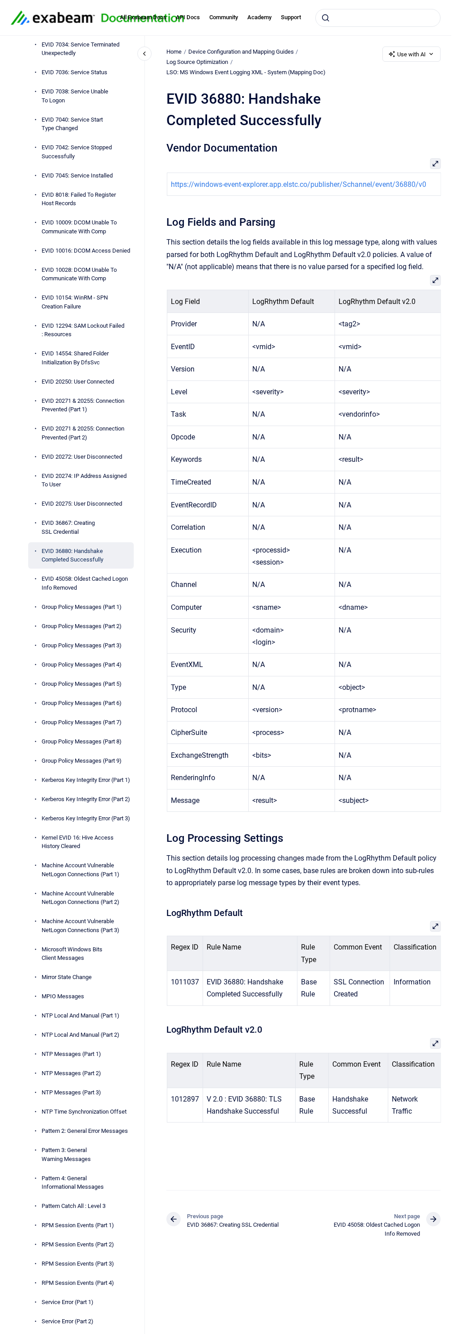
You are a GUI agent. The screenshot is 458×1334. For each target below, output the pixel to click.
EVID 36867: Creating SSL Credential (68, 527)
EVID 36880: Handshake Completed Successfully (72, 555)
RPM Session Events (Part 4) (78, 1282)
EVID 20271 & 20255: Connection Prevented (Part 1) (83, 405)
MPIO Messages (63, 996)
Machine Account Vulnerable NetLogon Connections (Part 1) (80, 870)
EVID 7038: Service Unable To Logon (75, 96)
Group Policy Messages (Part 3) (82, 645)
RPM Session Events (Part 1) (78, 1225)
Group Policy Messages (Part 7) (82, 722)
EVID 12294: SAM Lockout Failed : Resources (83, 330)
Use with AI (411, 54)
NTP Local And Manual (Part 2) (80, 1034)
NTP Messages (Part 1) (71, 1054)
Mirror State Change (67, 977)
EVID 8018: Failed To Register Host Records (79, 199)
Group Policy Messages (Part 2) (82, 626)
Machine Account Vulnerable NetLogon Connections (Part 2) (80, 898)
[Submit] (325, 18)
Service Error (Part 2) (67, 1321)
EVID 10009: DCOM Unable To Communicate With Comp (79, 227)
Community (223, 17)
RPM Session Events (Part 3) (78, 1263)
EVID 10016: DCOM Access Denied (86, 250)
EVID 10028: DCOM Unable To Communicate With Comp (79, 274)
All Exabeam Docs (143, 17)
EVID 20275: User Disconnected (82, 503)
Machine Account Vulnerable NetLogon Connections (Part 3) (80, 925)
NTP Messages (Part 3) (71, 1092)
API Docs (188, 17)
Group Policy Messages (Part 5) (82, 683)
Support (291, 17)
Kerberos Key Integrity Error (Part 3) (86, 818)
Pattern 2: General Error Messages (85, 1130)
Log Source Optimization (197, 62)
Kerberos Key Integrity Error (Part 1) (86, 780)
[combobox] (378, 17)
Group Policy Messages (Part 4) (82, 664)
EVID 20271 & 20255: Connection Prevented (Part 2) (83, 433)
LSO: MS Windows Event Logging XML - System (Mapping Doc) (246, 72)
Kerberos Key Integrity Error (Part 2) (86, 799)
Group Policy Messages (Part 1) (82, 607)
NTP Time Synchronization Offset (84, 1111)
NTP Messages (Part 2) (71, 1073)
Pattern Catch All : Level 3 (74, 1206)
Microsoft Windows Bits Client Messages (72, 954)
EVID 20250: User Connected (78, 381)
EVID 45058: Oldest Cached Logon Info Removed (85, 583)
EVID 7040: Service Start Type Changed (72, 124)
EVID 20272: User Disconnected (82, 456)
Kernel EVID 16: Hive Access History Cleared (78, 842)
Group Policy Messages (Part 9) (82, 760)
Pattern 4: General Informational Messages (73, 1182)
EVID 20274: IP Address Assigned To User (84, 480)
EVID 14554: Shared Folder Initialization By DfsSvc (75, 358)
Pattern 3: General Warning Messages (66, 1154)
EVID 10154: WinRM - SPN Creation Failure (75, 302)
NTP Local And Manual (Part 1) (80, 1015)
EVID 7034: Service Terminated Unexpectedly (80, 49)
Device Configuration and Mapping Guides (241, 51)
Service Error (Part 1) (67, 1302)
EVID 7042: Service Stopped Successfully (77, 152)
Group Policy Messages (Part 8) (82, 741)
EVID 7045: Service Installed (77, 175)
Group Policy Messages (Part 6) (82, 703)
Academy (259, 17)
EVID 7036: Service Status (74, 72)
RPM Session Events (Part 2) (78, 1244)
